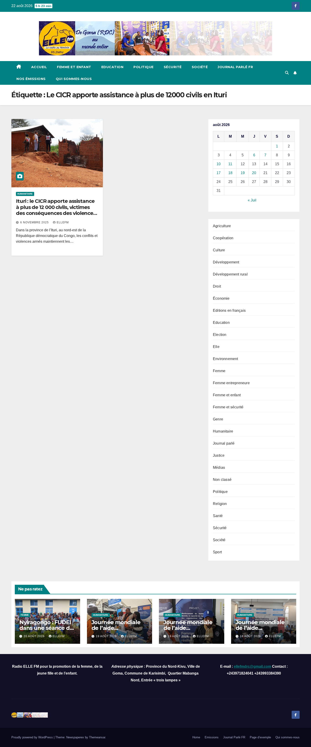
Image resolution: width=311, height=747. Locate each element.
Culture (219, 250)
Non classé (222, 480)
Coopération (223, 238)
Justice (218, 455)
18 (230, 173)
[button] (287, 73)
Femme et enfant (74, 67)
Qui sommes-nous (74, 79)
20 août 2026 (35, 636)
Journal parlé (224, 443)
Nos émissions (31, 79)
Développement (226, 262)
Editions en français (229, 310)
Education (112, 67)
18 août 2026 (251, 636)
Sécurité (173, 67)
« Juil (252, 200)
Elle (216, 347)
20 (254, 173)
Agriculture (222, 226)
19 (243, 173)
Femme (219, 371)
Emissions (212, 737)
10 (219, 164)
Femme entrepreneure (231, 383)
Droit (217, 286)
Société (200, 67)
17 (219, 173)
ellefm (63, 222)
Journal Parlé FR (235, 67)
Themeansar (97, 737)
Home (196, 737)
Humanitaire (25, 194)
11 (230, 164)
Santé (218, 516)
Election (220, 335)
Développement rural (230, 274)
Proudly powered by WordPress (32, 737)
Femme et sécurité (228, 407)
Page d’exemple (260, 737)
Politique (143, 67)
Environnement (225, 359)
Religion (220, 504)
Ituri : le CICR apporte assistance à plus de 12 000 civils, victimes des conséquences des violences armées (56, 210)
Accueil (39, 67)
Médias (219, 467)
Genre (218, 419)
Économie (221, 298)
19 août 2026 (107, 636)
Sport (217, 552)
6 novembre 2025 (35, 222)
